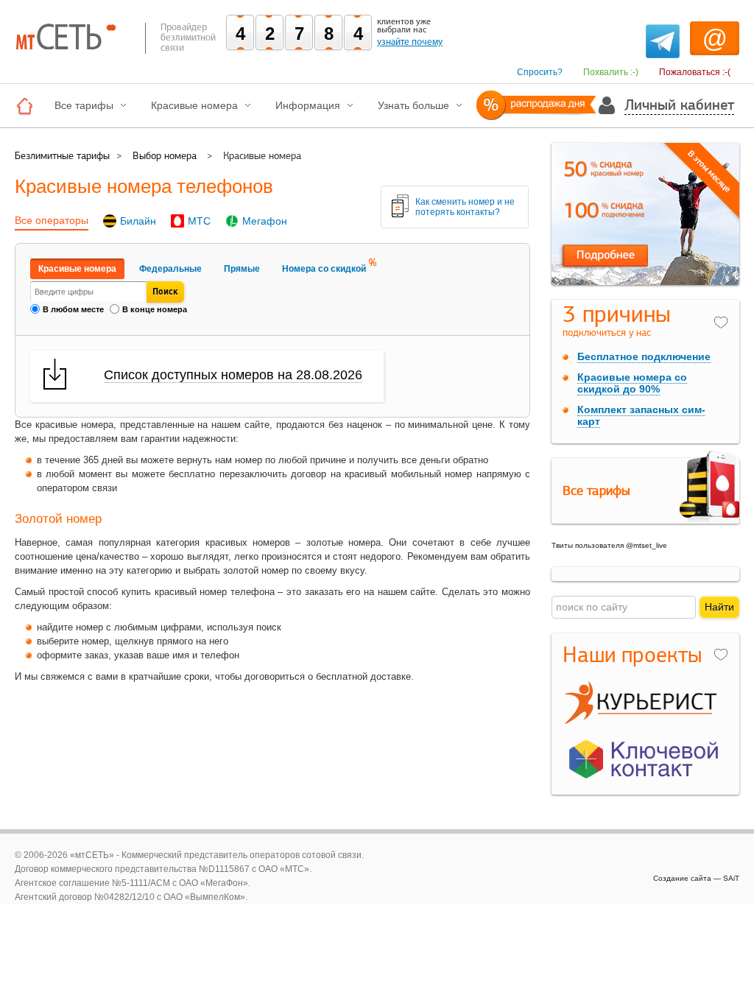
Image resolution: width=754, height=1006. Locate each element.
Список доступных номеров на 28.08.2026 (233, 374)
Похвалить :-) (610, 72)
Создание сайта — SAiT (696, 878)
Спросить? (540, 72)
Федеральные (170, 269)
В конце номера (154, 309)
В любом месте (73, 309)
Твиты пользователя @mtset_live (609, 545)
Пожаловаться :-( (694, 72)
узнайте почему (410, 42)
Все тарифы (83, 105)
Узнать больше (413, 105)
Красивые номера (194, 105)
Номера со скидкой (324, 269)
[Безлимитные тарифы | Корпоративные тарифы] (28, 105)
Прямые (242, 269)
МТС (199, 221)
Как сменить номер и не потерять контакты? (465, 207)
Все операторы (51, 220)
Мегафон (264, 221)
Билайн (138, 221)
